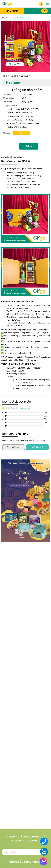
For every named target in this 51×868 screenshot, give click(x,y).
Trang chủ (4, 18)
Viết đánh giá (37, 447)
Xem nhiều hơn (13, 447)
